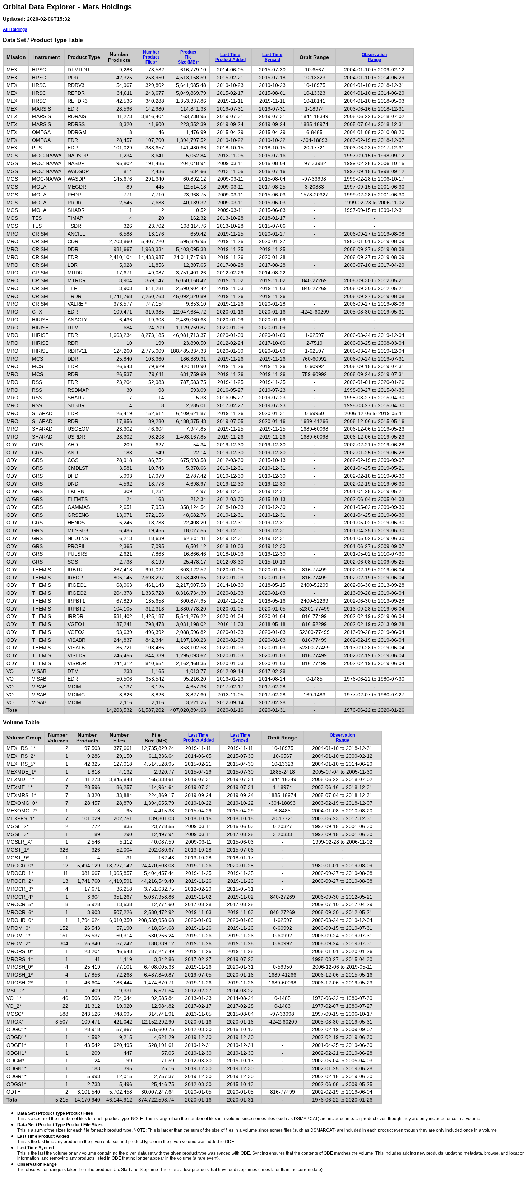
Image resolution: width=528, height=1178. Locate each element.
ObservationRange (374, 57)
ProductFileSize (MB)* (188, 57)
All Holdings (15, 29)
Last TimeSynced (272, 57)
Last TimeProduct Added (230, 57)
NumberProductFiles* (151, 57)
